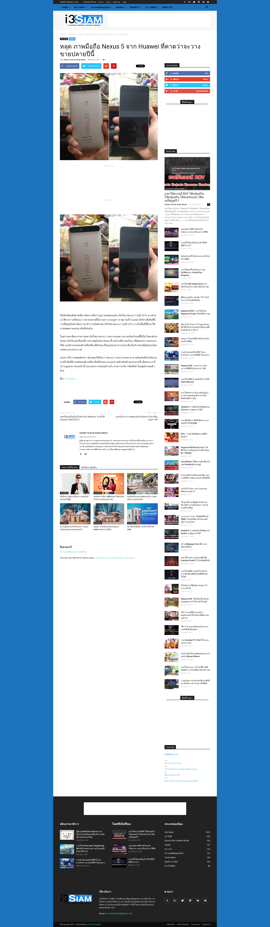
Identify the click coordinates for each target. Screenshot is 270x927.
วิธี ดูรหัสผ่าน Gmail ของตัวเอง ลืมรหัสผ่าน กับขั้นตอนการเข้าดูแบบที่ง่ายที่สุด (194, 505)
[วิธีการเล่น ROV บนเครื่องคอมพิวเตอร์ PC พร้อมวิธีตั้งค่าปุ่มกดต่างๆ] (172, 616)
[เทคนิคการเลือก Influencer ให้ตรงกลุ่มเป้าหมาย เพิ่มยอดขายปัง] (109, 483)
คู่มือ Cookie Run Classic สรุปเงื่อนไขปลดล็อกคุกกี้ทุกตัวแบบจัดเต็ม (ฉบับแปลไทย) (90, 834)
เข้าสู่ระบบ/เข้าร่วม (89, 2)
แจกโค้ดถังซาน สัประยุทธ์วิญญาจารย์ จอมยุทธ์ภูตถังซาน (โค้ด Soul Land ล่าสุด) (195, 395)
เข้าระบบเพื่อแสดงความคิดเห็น (73, 552)
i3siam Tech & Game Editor (74, 60)
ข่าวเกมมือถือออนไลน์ (100, 7)
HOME (65, 7)
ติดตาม (205, 79)
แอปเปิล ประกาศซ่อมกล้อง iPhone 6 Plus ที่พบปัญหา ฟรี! (137, 418)
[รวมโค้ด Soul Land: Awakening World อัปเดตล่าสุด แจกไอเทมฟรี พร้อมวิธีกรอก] (67, 849)
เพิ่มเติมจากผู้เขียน (89, 467)
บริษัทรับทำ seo (171, 754)
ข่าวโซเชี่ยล (170, 866)
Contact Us (195, 924)
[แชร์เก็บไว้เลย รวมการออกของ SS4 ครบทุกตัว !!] (172, 492)
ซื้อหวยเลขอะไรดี (172, 775)
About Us (167, 7)
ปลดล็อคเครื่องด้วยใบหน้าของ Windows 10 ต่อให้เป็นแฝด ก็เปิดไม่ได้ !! (82, 418)
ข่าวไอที (168, 836)
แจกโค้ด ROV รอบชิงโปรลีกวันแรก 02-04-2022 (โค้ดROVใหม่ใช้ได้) (194, 574)
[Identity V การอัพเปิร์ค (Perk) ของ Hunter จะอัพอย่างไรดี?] (172, 534)
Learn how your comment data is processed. (115, 558)
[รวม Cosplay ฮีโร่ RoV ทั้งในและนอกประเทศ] (172, 643)
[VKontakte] (203, 2)
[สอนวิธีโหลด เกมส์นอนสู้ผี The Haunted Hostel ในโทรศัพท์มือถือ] (172, 561)
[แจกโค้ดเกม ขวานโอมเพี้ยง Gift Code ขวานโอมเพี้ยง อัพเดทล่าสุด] (172, 671)
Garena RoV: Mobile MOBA (174, 189)
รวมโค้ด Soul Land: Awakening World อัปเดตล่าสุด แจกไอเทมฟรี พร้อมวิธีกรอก (90, 848)
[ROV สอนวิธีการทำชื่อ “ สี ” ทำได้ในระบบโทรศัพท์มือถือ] (172, 301)
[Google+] (189, 2)
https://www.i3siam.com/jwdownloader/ (182, 781)
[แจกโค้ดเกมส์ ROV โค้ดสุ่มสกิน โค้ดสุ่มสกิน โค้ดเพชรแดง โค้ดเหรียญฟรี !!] (187, 173)
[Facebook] (185, 2)
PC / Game (151, 7)
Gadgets (134, 7)
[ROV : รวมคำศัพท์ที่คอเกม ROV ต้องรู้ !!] (172, 437)
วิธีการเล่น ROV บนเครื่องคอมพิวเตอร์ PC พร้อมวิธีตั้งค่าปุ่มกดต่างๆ (195, 615)
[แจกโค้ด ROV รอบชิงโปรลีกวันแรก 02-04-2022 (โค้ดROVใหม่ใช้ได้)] (172, 575)
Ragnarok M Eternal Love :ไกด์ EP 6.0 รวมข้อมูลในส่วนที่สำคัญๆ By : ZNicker (195, 450)
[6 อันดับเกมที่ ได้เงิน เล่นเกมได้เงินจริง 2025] (172, 260)
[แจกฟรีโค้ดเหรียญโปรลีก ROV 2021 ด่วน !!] (172, 246)
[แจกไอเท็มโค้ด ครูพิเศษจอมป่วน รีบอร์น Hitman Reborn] (172, 657)
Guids (108, 2)
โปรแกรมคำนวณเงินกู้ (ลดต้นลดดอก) (181, 769)
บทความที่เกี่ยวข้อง (70, 467)
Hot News (79, 7)
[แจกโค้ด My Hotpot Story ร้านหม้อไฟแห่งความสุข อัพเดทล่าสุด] (172, 287)
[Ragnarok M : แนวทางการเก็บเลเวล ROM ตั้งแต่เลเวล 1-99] (172, 369)
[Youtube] (208, 2)
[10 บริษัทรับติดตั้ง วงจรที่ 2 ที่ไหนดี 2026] (142, 513)
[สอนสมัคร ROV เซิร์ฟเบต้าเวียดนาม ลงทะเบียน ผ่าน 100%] (172, 233)
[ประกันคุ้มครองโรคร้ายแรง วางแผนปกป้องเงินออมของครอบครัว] (75, 513)
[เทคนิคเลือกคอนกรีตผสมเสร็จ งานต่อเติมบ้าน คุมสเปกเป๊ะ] (142, 483)
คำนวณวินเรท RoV (173, 763)
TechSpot (70, 378)
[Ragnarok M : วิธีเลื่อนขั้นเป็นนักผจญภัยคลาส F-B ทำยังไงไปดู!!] (172, 602)
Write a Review (183, 924)
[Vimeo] (199, 2)
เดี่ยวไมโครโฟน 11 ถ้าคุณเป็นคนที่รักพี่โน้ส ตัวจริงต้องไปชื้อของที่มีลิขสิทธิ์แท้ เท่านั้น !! (195, 327)
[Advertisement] (159, 20)
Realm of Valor (171, 861)
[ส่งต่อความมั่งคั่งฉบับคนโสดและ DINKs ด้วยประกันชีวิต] (109, 513)
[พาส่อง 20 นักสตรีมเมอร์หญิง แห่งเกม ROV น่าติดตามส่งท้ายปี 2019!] (172, 479)
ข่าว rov (168, 849)
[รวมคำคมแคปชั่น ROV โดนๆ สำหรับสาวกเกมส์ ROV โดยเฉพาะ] (172, 356)
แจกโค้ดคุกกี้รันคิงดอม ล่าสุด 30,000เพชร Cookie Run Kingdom (193, 272)
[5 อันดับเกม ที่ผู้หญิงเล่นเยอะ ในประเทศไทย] (172, 589)
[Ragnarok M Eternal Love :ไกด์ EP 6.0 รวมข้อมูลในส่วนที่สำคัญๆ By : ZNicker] (172, 451)
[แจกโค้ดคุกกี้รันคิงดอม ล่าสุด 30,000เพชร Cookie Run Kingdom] (172, 273)
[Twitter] (194, 2)
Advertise (116, 2)
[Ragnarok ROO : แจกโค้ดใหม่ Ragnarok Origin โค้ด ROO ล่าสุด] (172, 314)
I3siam (168, 844)
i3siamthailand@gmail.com (120, 913)
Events (100, 2)
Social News (170, 857)
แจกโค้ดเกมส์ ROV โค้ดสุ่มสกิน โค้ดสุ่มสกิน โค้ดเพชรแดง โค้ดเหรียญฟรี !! (184, 197)
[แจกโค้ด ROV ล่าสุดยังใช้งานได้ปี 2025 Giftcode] (172, 383)
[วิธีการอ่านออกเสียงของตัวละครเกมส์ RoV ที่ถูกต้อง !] (172, 630)
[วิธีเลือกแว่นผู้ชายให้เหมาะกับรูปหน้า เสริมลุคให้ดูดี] (75, 483)
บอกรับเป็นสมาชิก (202, 91)
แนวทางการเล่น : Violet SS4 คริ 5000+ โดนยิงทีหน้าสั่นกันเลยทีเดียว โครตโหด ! (194, 519)
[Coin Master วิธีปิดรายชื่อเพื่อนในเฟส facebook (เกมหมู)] (172, 465)
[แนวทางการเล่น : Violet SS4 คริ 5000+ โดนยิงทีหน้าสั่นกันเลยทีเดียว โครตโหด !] (172, 520)
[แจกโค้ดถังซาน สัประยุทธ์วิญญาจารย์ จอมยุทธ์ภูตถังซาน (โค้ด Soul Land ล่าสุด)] (172, 396)
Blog (124, 2)
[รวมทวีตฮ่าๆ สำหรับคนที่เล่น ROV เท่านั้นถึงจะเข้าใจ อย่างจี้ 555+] (172, 684)
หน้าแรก (63, 34)
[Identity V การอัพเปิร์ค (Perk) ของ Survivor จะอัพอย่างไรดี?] (172, 410)
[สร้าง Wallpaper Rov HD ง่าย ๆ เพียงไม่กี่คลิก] (172, 548)
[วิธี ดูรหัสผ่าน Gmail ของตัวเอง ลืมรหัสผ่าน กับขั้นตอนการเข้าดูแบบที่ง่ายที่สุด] (172, 506)
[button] (206, 7)
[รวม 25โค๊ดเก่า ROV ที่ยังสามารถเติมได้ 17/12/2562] (172, 424)
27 (209, 204)
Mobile (120, 7)
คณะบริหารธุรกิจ (94, 924)
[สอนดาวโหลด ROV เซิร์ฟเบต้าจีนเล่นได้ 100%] (172, 342)
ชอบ (206, 73)
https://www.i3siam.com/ (87, 437)
